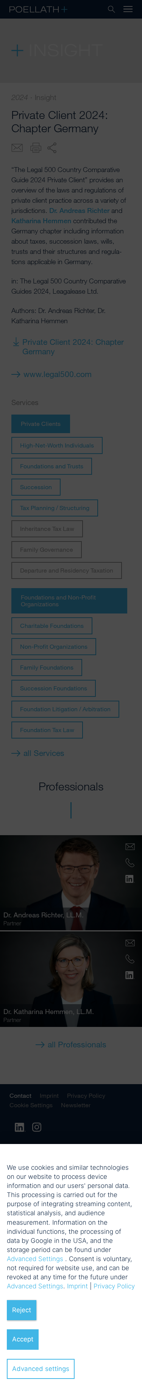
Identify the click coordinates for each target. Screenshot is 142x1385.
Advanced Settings (35, 1259)
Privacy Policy (114, 1286)
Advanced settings (40, 1368)
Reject (21, 1310)
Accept (22, 1339)
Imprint (77, 1286)
